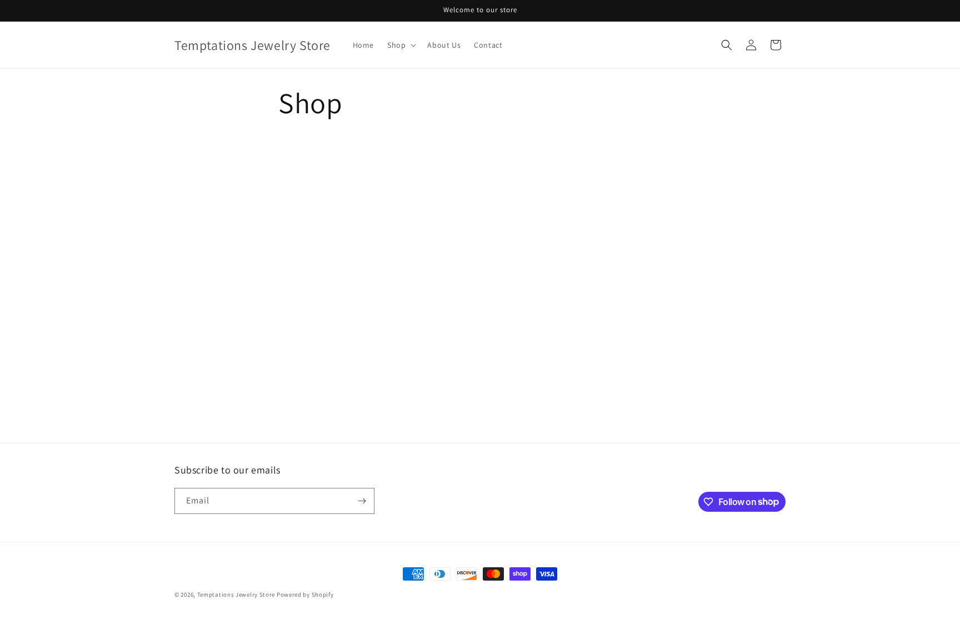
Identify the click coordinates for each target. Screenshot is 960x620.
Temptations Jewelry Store (236, 594)
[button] (401, 45)
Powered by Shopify (305, 594)
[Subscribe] (361, 501)
